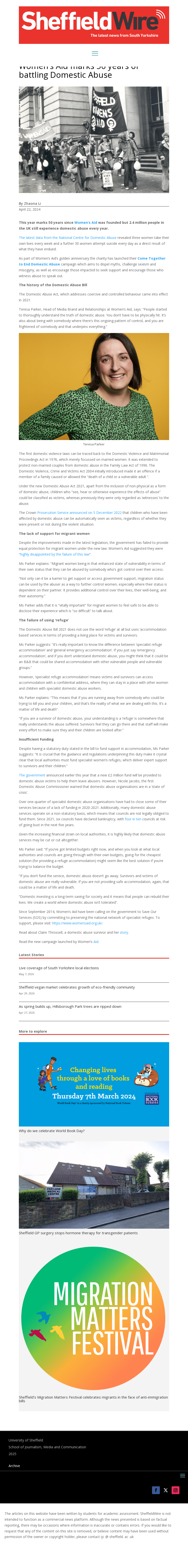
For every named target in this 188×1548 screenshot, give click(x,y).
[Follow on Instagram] (175, 1490)
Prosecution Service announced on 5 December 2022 (79, 512)
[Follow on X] (166, 1490)
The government (32, 775)
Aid (96, 941)
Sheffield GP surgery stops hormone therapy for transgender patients (78, 1232)
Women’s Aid (85, 222)
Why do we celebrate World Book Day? (52, 1130)
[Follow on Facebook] (156, 1490)
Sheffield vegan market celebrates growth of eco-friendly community (77, 987)
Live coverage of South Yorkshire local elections (59, 967)
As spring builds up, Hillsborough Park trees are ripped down (70, 1006)
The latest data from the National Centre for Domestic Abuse (68, 237)
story (124, 932)
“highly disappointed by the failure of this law (54, 554)
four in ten (133, 819)
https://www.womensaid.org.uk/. (77, 923)
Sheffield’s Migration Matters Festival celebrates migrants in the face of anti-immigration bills (93, 1399)
